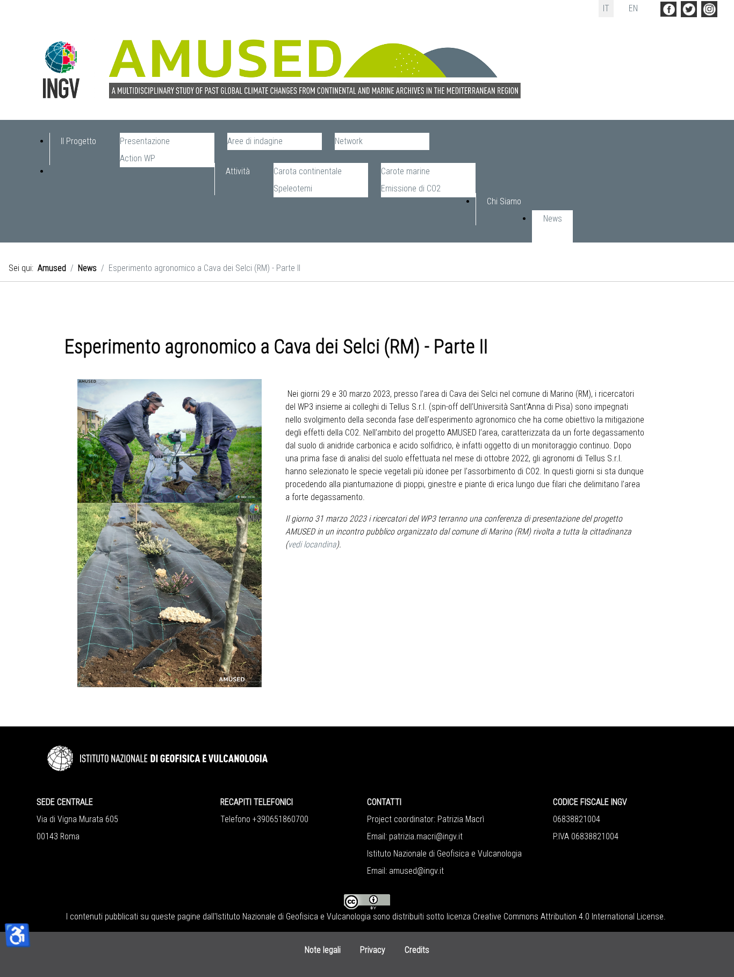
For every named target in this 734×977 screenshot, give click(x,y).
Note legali (323, 950)
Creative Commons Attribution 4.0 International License (568, 916)
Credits (417, 950)
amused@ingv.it (416, 871)
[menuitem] (78, 149)
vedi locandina (312, 544)
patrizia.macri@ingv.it (426, 836)
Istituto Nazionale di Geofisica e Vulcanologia (293, 916)
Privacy (372, 950)
